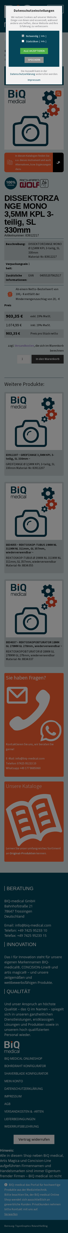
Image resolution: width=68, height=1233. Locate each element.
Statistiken (32, 41)
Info (43, 36)
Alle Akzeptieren (34, 51)
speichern (34, 60)
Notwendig (32, 36)
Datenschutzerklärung (22, 74)
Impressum (34, 80)
